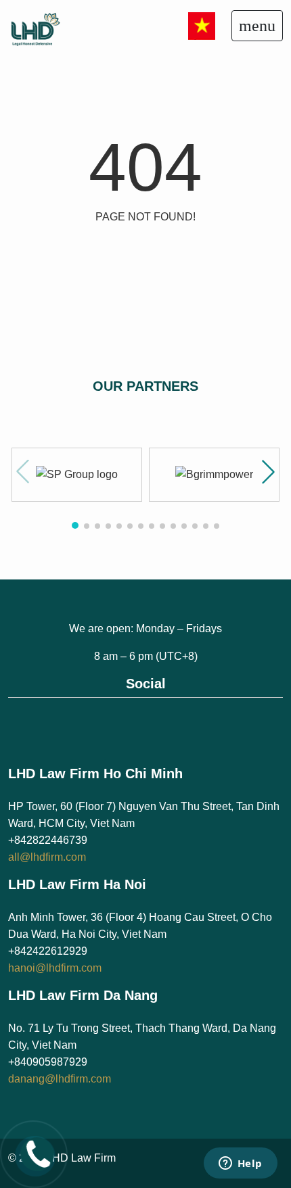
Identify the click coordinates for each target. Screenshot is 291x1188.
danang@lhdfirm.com (59, 1079)
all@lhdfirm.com (47, 857)
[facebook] (131, 722)
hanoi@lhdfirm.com (55, 968)
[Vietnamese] (201, 24)
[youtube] (160, 722)
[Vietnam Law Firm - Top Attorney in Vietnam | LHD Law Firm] (48, 28)
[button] (268, 471)
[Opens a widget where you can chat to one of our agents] (240, 1164)
